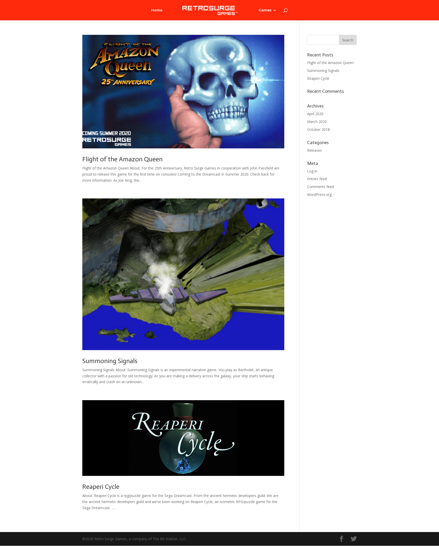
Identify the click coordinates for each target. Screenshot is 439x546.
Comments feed (320, 186)
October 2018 (318, 129)
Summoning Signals (109, 361)
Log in (312, 171)
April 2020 (315, 113)
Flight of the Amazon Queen (122, 159)
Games (265, 10)
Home (156, 10)
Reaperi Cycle (100, 487)
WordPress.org (319, 194)
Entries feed (317, 178)
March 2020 (317, 121)
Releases (314, 150)
